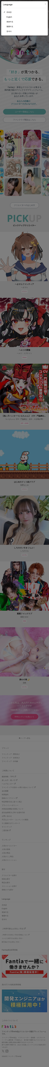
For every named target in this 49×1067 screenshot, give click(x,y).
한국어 (9, 31)
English (9, 17)
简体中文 (10, 22)
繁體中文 (10, 26)
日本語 (9, 12)
